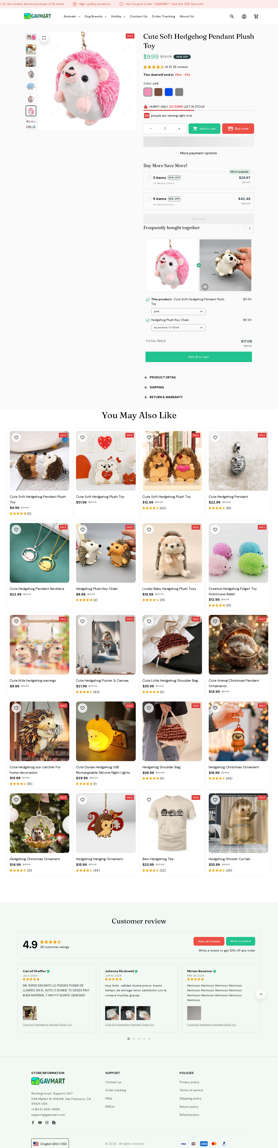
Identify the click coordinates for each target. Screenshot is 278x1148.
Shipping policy (191, 1098)
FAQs (108, 1098)
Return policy (189, 1107)
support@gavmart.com (48, 1115)
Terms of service (191, 1090)
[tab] (128, 1038)
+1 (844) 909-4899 (45, 1109)
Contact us (113, 1082)
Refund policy (189, 1115)
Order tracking (115, 1090)
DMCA (109, 1107)
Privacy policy (189, 1082)
